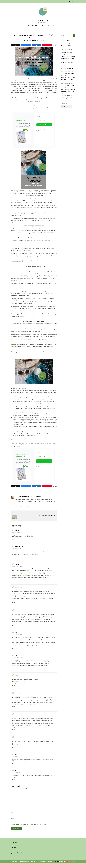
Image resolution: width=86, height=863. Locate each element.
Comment (13, 791)
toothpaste (30, 273)
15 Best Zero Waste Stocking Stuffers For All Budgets (68, 85)
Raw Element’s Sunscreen (16, 200)
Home (28, 25)
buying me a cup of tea (50, 444)
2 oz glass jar (29, 271)
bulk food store (25, 420)
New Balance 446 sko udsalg (35, 623)
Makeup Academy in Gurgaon (18, 683)
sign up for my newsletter (44, 443)
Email (12, 812)
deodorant (37, 273)
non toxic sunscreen (36, 777)
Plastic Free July (22, 388)
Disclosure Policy (14, 844)
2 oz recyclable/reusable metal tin (42, 228)
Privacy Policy (14, 842)
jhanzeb (16, 770)
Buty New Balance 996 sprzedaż (30, 645)
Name (12, 806)
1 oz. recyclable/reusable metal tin (27, 248)
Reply (13, 539)
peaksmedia (17, 546)
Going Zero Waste (30, 396)
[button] (23, 136)
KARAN (16, 675)
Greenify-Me (43, 19)
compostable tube (38, 323)
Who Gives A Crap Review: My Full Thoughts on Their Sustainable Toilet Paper (68, 58)
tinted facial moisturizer (25, 213)
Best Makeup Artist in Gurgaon (19, 681)
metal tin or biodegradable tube (47, 293)
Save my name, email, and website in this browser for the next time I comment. (29, 824)
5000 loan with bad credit (27, 536)
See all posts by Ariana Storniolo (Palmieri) (25, 506)
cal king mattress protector (44, 760)
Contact (42, 25)
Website (12, 818)
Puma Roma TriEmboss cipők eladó (28, 743)
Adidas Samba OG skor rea (31, 699)
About (49, 25)
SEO (16, 754)
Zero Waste (55, 25)
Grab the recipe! (44, 124)
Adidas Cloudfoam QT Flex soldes (22, 575)
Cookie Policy (13, 847)
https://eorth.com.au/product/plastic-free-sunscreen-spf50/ (26, 554)
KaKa (16, 530)
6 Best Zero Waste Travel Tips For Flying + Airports (67, 73)
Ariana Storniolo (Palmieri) (31, 40)
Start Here (34, 25)
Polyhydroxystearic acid (16, 344)
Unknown (17, 564)
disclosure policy (52, 107)
